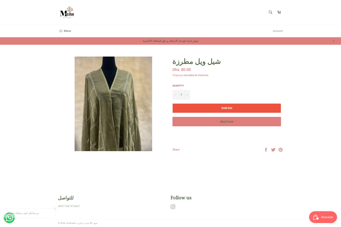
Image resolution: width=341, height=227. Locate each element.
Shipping (177, 75)
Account (278, 31)
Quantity (178, 85)
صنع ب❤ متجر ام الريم (87, 223)
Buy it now (226, 121)
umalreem (71, 223)
